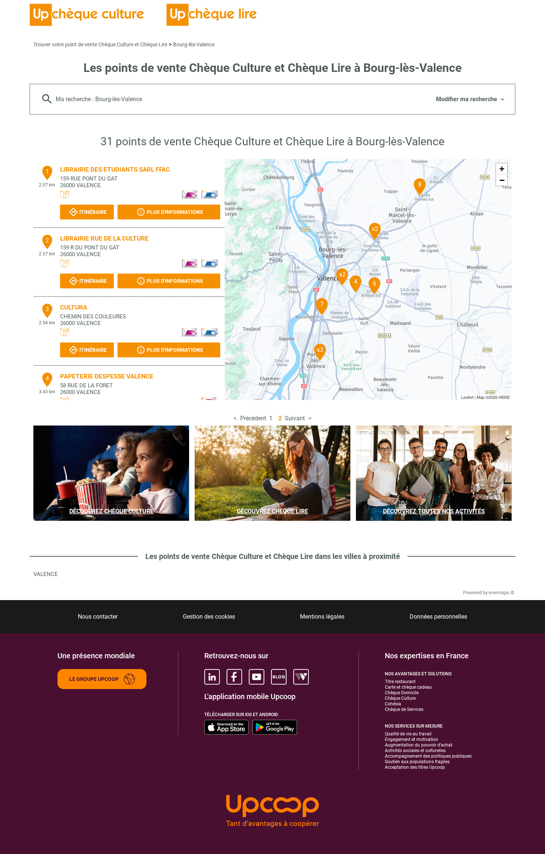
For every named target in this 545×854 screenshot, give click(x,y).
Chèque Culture (400, 698)
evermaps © (501, 592)
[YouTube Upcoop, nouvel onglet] (256, 677)
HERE (504, 397)
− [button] (502, 180)
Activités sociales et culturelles (415, 750)
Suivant (295, 418)
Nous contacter (98, 616)
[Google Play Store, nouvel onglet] (274, 727)
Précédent (253, 418)
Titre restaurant (400, 681)
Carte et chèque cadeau (408, 687)
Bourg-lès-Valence (194, 44)
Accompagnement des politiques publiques (428, 756)
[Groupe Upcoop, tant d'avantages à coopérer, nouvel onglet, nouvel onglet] (272, 811)
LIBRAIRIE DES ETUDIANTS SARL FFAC (115, 169)
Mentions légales (322, 616)
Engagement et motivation (411, 739)
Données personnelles (438, 616)
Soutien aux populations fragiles (417, 761)
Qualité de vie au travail (408, 734)
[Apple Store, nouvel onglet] (226, 727)
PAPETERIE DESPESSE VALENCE (106, 376)
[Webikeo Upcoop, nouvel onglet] (301, 677)
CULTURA (73, 307)
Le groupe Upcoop (94, 679)
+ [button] (501, 168)
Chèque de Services (404, 709)
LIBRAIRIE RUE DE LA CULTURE (104, 238)
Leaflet (467, 397)
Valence (45, 574)
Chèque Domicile (402, 692)
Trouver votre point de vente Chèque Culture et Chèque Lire (100, 44)
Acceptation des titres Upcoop (415, 767)
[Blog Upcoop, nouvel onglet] (279, 677)
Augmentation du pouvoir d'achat (418, 745)
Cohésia (393, 703)
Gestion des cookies (209, 616)
